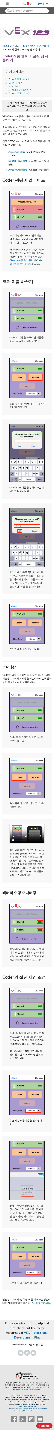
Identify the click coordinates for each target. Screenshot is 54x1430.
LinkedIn (33, 1353)
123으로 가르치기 (39, 45)
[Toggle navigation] (7, 3)
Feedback (44, 1425)
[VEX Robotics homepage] (23, 3)
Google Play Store (17, 160)
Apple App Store (16, 151)
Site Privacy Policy (12, 1408)
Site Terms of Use (25, 1408)
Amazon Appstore (17, 169)
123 (25, 45)
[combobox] (27, 10)
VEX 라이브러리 (10, 45)
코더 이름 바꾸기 (16, 83)
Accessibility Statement (32, 1411)
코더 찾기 (16, 86)
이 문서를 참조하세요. (39, 1302)
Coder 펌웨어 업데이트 (19, 79)
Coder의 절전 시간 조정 (19, 93)
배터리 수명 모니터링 (22, 90)
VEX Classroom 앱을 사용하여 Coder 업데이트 (26, 260)
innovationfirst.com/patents (27, 1406)
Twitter (27, 1353)
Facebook (21, 1353)
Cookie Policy (36, 1408)
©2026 (21, 1397)
